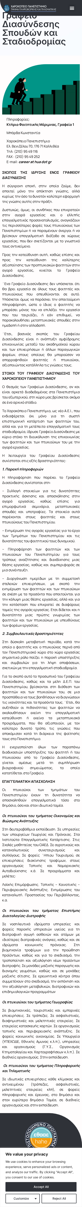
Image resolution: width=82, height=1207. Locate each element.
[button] (71, 7)
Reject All (59, 1198)
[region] (41, 1177)
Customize (21, 1198)
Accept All (41, 1187)
